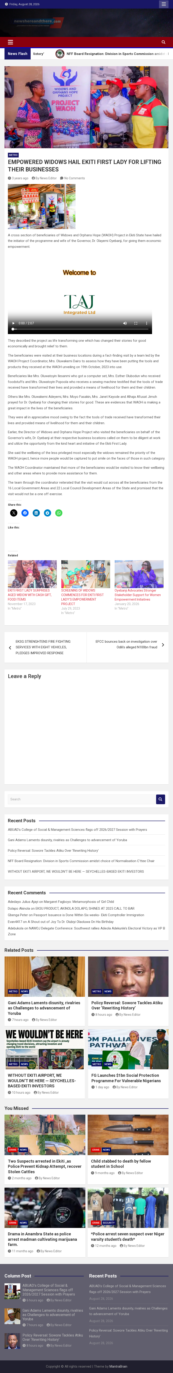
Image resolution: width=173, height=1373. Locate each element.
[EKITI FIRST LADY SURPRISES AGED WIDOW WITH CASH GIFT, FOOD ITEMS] (32, 574)
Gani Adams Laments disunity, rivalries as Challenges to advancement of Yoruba (67, 840)
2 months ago (22, 1178)
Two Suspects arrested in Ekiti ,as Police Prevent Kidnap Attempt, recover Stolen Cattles (45, 1166)
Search (160, 799)
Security (109, 1222)
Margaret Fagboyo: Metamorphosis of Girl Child (79, 902)
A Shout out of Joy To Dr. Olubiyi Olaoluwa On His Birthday (71, 922)
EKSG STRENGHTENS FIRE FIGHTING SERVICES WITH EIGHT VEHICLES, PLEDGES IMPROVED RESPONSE (43, 647)
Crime (12, 1149)
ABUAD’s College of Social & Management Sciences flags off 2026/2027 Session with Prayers (77, 830)
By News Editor (46, 178)
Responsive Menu (163, 4)
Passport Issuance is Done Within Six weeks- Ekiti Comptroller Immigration (89, 915)
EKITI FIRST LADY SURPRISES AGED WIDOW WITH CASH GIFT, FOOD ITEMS (30, 595)
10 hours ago (21, 1092)
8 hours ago (104, 1014)
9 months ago (105, 1173)
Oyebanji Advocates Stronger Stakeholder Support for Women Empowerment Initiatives (138, 595)
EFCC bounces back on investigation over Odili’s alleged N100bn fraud (126, 644)
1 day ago (102, 1087)
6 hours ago (35, 1300)
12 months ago (105, 1246)
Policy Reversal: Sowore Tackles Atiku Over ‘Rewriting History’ (53, 851)
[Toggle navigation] (10, 42)
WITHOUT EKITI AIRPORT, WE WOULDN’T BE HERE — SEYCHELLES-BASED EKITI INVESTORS (76, 872)
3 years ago (20, 178)
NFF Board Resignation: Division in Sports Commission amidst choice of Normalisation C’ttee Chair (81, 861)
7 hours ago (20, 1020)
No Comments (74, 178)
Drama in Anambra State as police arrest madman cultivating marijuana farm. (42, 1239)
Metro (13, 155)
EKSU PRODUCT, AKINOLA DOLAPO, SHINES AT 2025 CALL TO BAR (85, 908)
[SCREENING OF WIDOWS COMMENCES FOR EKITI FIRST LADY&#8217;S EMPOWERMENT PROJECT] (85, 574)
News (24, 991)
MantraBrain (118, 1366)
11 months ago (22, 1251)
